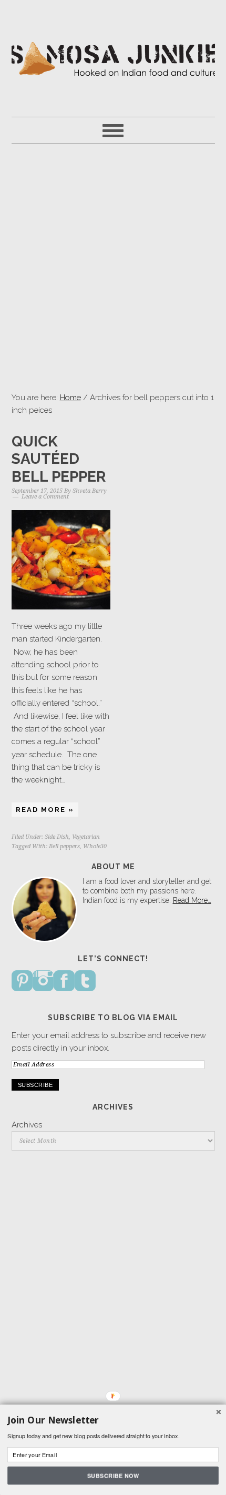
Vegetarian (86, 836)
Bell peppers (64, 846)
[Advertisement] (113, 268)
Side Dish (57, 836)
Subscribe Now (113, 1475)
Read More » (45, 809)
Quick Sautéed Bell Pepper (59, 459)
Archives (27, 1125)
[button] (113, 1420)
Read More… (192, 900)
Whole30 (95, 846)
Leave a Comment (45, 496)
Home (70, 397)
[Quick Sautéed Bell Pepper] (61, 559)
